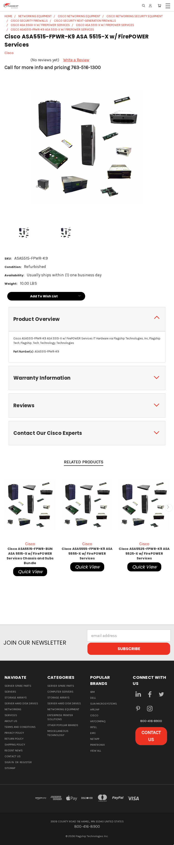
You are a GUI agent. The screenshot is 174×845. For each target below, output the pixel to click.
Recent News (14, 750)
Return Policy (14, 738)
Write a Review (76, 59)
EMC (93, 733)
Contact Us (13, 756)
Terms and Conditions (20, 727)
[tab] (87, 319)
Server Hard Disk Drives (21, 703)
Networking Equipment (63, 709)
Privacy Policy (14, 732)
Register (26, 762)
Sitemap (10, 768)
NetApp (94, 739)
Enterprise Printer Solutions (60, 717)
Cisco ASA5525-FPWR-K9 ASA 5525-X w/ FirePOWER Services (144, 554)
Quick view (30, 571)
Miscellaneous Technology (57, 733)
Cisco (94, 715)
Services (11, 715)
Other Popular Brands (62, 725)
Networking (13, 709)
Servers (10, 691)
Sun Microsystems (103, 703)
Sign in (9, 762)
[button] (151, 736)
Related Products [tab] (83, 461)
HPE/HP (94, 709)
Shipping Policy (15, 744)
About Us (11, 721)
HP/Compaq (98, 721)
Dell (93, 697)
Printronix (97, 744)
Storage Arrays (16, 697)
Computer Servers (60, 691)
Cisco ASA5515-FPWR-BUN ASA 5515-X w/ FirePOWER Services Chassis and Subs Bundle (30, 556)
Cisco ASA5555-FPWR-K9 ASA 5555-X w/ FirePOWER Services (87, 554)
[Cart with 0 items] (159, 5)
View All (95, 750)
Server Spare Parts (18, 685)
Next (168, 507)
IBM (92, 692)
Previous (5, 507)
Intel (93, 727)
